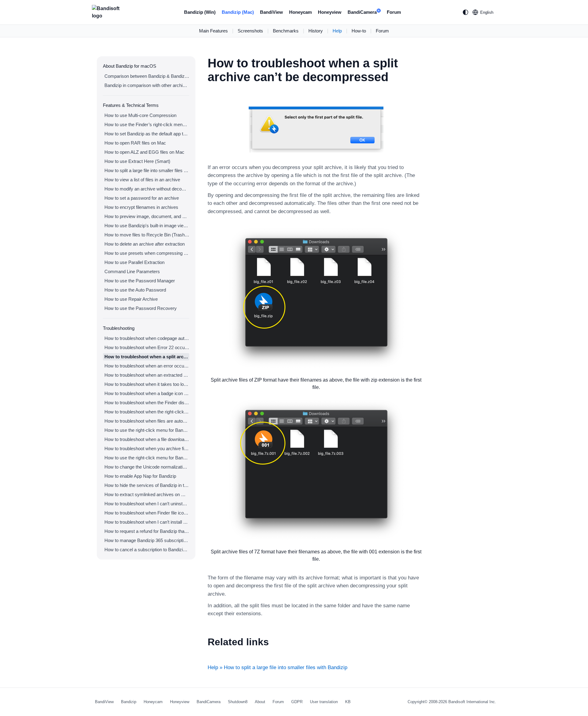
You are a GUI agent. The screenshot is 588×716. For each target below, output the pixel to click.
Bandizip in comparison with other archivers (146, 85)
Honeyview (329, 12)
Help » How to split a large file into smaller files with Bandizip (277, 667)
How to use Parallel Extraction (134, 262)
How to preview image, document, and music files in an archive (146, 216)
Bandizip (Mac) (238, 12)
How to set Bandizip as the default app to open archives (146, 133)
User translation (324, 701)
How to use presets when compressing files (146, 253)
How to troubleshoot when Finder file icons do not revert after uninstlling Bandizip (146, 512)
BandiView (271, 12)
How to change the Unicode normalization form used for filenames (146, 466)
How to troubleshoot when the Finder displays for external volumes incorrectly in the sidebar (146, 402)
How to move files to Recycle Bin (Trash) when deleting (146, 234)
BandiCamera (364, 12)
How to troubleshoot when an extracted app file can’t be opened (146, 375)
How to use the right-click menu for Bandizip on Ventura (146, 430)
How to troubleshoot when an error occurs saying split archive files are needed (146, 365)
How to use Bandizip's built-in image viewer (146, 225)
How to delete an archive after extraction (144, 244)
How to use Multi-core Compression (140, 115)
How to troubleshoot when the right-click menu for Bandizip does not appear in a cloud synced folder (146, 411)
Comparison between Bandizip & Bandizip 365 (146, 76)
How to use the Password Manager (139, 280)
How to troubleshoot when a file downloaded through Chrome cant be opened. (146, 439)
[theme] (465, 12)
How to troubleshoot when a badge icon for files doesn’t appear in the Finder (146, 393)
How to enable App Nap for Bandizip (140, 476)
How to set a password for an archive (141, 198)
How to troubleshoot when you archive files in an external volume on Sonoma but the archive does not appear (146, 448)
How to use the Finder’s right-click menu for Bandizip (146, 124)
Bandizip (128, 701)
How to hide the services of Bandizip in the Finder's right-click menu (146, 485)
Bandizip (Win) (200, 12)
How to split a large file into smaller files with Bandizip (146, 170)
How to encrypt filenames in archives (141, 207)
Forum (394, 12)
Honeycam (300, 12)
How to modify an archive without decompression (146, 188)
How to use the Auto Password (135, 289)
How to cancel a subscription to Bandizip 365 (146, 549)
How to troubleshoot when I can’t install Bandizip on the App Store (146, 522)
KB (348, 701)
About (260, 701)
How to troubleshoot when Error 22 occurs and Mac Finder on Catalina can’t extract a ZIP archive (146, 347)
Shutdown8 (237, 701)
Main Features (213, 30)
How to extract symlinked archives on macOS (146, 494)
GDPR (297, 701)
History (315, 30)
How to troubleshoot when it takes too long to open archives (146, 384)
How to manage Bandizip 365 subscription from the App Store (146, 540)
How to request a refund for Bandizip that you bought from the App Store (146, 531)
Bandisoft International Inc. (472, 701)
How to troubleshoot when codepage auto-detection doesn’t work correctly (146, 338)
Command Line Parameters (132, 271)
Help (337, 30)
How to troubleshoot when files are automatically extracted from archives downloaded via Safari (146, 421)
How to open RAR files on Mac (135, 142)
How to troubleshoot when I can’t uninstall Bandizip (146, 503)
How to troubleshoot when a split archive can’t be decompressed (146, 356)
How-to (359, 30)
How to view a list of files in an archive (142, 179)
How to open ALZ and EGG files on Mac (144, 152)
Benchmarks (286, 30)
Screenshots (250, 30)
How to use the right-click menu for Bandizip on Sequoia (146, 457)
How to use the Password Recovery (140, 308)
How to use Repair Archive (131, 299)
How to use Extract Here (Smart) (137, 161)
